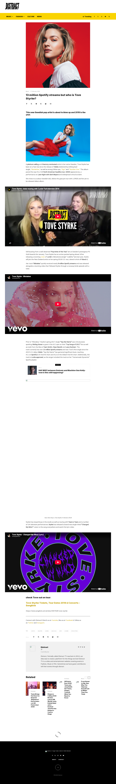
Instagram (40, 623)
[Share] (26, 103)
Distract (44, 647)
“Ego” (63, 169)
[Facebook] (94, 16)
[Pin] (36, 103)
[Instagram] (101, 16)
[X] (98, 16)
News (39, 16)
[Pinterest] (60, 755)
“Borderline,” (35, 169)
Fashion (19, 16)
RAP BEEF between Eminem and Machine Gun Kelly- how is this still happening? (62, 371)
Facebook (69, 620)
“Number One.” (74, 169)
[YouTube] (105, 16)
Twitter (30, 623)
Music (8, 16)
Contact (61, 759)
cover (43, 257)
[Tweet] (31, 103)
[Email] (50, 103)
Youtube (55, 620)
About (54, 759)
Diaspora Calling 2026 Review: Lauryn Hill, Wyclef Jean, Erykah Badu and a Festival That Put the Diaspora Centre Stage (52, 704)
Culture (30, 16)
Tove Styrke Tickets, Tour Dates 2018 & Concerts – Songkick (53, 604)
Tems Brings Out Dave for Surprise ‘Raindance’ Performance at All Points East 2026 (35, 700)
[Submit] (45, 103)
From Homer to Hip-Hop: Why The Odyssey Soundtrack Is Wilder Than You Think (85, 688)
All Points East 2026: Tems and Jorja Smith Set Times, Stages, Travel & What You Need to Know (68, 690)
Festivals (33, 691)
